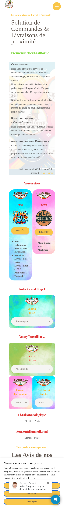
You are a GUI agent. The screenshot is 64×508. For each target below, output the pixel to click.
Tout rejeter (32, 501)
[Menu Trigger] (57, 6)
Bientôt (20, 230)
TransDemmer (46, 173)
